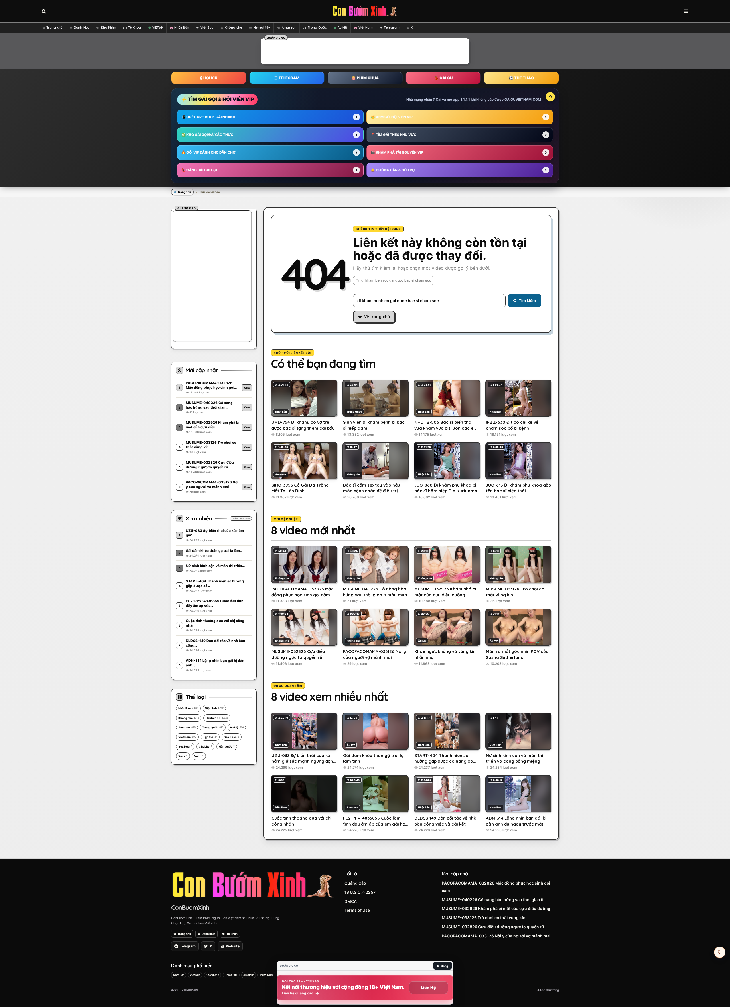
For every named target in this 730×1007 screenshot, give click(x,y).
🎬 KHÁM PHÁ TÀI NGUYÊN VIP (397, 152)
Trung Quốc (317, 27)
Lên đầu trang (549, 990)
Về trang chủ (377, 316)
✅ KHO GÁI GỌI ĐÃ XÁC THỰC (207, 134)
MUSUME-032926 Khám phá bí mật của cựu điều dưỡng (496, 908)
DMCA (350, 901)
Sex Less (231, 737)
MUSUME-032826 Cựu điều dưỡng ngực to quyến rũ (493, 926)
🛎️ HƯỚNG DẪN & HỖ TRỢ (393, 170)
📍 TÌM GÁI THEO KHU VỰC (393, 134)
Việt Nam (365, 27)
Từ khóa (232, 933)
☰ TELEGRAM (286, 78)
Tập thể (210, 737)
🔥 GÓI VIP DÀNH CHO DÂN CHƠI (208, 152)
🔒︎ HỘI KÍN (208, 78)
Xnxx (183, 756)
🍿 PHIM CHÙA (365, 78)
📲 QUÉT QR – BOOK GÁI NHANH (208, 117)
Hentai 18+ (262, 27)
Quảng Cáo (355, 883)
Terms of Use (357, 910)
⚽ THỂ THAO (521, 78)
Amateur (289, 27)
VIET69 (157, 27)
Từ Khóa (134, 27)
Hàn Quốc (227, 746)
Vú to (199, 756)
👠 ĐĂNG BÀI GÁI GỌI (199, 170)
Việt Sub (207, 27)
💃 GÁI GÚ (443, 78)
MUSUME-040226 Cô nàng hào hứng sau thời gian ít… (494, 899)
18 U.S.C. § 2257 (360, 892)
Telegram (392, 27)
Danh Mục (81, 27)
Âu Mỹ (342, 27)
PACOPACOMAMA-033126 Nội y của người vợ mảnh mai (496, 935)
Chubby (205, 746)
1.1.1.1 (465, 99)
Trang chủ (54, 27)
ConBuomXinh (190, 907)
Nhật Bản (181, 27)
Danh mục (208, 933)
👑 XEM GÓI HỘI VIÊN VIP (392, 117)
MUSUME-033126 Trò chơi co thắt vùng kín (484, 917)
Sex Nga (185, 746)
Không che (233, 27)
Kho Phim (108, 27)
